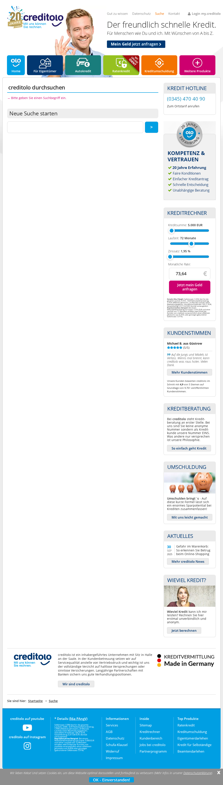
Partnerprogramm (153, 751)
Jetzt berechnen (184, 630)
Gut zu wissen (117, 13)
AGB (109, 731)
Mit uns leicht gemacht (190, 517)
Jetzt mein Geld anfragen (189, 287)
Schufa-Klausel (117, 745)
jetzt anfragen (135, 44)
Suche (159, 13)
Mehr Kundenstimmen (190, 372)
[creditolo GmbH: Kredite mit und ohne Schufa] (35, 27)
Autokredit (83, 71)
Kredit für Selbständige (194, 745)
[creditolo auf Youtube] (27, 730)
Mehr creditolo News (188, 561)
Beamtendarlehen (190, 751)
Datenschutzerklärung (197, 773)
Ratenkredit (121, 71)
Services (112, 725)
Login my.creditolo (206, 13)
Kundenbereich (151, 738)
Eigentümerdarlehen (192, 738)
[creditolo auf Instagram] (27, 748)
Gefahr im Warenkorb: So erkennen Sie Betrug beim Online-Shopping (193, 550)
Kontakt (174, 13)
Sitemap (146, 725)
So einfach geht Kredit (189, 448)
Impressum (114, 758)
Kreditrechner (150, 731)
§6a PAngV (78, 718)
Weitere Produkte (197, 71)
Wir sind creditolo (76, 684)
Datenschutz (141, 13)
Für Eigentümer (45, 71)
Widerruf (112, 751)
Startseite (35, 701)
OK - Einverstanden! (111, 779)
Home (16, 71)
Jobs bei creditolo (153, 745)
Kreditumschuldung (159, 71)
